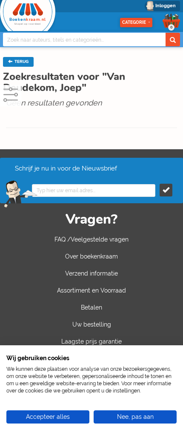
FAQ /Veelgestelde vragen (91, 239)
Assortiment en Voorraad (91, 290)
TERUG (21, 62)
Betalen (91, 307)
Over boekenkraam (91, 256)
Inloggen (165, 6)
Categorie (134, 22)
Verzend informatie (91, 273)
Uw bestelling (91, 324)
